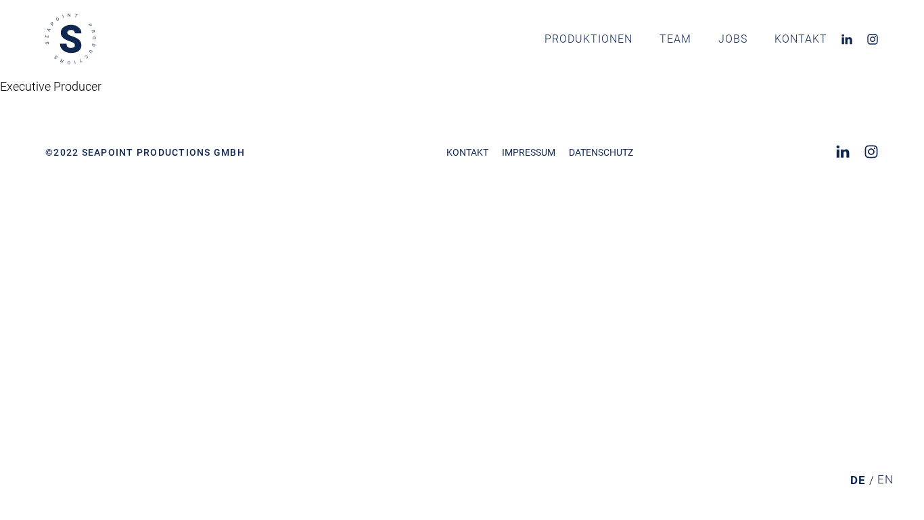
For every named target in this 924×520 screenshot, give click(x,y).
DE (858, 480)
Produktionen (588, 38)
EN (885, 479)
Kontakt (801, 38)
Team (675, 38)
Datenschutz (601, 152)
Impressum (528, 152)
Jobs (732, 38)
